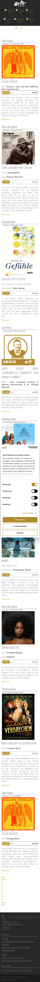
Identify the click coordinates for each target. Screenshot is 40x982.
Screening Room (9, 419)
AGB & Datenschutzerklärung (12, 924)
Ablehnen (20, 533)
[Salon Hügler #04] (18, 814)
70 (2, 885)
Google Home (23, 961)
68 (2, 881)
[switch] (34, 491)
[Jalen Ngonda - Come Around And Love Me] (18, 148)
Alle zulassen (20, 520)
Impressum (6, 927)
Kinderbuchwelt (8, 222)
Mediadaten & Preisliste (11, 922)
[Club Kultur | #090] (18, 348)
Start (2, 877)
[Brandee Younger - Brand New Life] (18, 627)
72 (2, 890)
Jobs (4, 919)
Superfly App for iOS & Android (12, 958)
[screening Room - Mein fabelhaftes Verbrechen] (18, 717)
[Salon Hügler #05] (18, 62)
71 (2, 888)
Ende (3, 905)
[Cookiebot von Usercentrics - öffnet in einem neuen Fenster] (28, 447)
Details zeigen (28, 513)
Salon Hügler (7, 41)
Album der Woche (9, 127)
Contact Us (6, 929)
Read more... (6, 119)
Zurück (3, 879)
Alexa (15, 961)
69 (2, 883)
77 (2, 900)
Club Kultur (7, 327)
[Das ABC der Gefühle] (18, 251)
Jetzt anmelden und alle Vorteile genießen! (16, 970)
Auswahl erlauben (20, 526)
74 (2, 894)
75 (2, 896)
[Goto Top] (38, 977)
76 (2, 898)
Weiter (3, 903)
